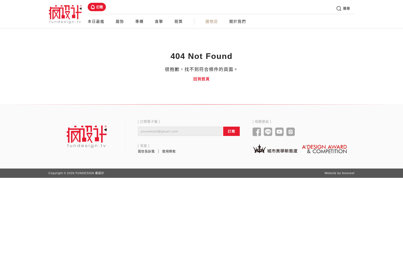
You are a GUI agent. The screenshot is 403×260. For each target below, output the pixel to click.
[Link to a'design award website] (324, 149)
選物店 (211, 22)
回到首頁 (201, 79)
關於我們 (237, 22)
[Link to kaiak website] (275, 148)
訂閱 (99, 7)
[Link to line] (268, 132)
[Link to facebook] (257, 132)
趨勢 (120, 22)
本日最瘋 (96, 22)
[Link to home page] (86, 136)
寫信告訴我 (146, 151)
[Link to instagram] (290, 132)
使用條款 (169, 151)
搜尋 (346, 8)
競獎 (178, 22)
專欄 (139, 22)
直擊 (159, 22)
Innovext (348, 173)
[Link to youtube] (279, 132)
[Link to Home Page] (65, 14)
